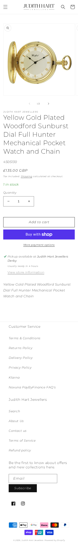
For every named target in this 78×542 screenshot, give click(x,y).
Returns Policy (20, 348)
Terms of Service (22, 440)
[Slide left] (29, 103)
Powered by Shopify (54, 540)
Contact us (18, 431)
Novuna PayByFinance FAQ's (32, 387)
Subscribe (22, 488)
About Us (16, 421)
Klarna (14, 377)
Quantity (9, 192)
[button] (5, 7)
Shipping (26, 176)
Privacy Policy (20, 367)
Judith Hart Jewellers (32, 540)
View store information (26, 272)
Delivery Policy (21, 358)
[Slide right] (48, 103)
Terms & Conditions (25, 338)
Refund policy (20, 450)
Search (14, 411)
